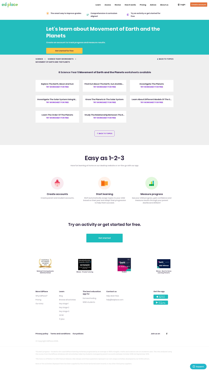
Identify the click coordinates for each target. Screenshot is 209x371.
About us (164, 5)
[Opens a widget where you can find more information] (198, 367)
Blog (61, 296)
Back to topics (105, 133)
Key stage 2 (64, 307)
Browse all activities (67, 299)
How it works (130, 5)
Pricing (143, 5)
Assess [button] (108, 5)
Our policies (78, 333)
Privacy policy (42, 333)
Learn (98, 5)
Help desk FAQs (112, 296)
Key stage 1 (64, 303)
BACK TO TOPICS (166, 59)
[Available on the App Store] (163, 298)
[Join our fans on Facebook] (167, 334)
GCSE (61, 315)
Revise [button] (118, 5)
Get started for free (64, 51)
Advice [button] (153, 5)
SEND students (89, 302)
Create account (198, 4)
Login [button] (182, 4)
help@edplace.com (114, 299)
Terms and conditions (60, 333)
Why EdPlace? (41, 296)
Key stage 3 (64, 311)
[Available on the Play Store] (163, 303)
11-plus (61, 319)
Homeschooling (89, 298)
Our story (39, 303)
